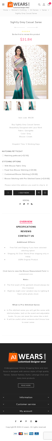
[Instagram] (31, 421)
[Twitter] (21, 421)
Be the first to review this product (26, 34)
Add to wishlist (45, 192)
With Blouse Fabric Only (15, 166)
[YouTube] (36, 421)
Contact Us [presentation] (26, 236)
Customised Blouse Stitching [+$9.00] (21, 174)
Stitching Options (11, 161)
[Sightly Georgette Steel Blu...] (20, 27)
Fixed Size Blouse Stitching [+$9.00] (20, 170)
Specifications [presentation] (26, 226)
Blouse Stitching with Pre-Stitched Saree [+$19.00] (27, 178)
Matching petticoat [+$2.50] (17, 155)
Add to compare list (38, 192)
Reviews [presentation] (26, 231)
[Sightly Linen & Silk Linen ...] (32, 27)
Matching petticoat (12, 151)
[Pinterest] (26, 421)
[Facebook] (16, 421)
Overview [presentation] (26, 221)
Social (26, 200)
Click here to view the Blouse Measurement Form (25, 271)
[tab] (26, 221)
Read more (26, 385)
